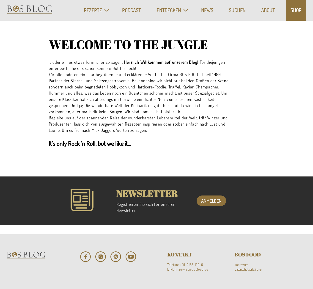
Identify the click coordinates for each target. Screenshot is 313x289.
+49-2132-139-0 (191, 265)
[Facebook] (85, 256)
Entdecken (169, 10)
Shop (296, 10)
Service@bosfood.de (193, 269)
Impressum (241, 265)
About (268, 10)
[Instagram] (100, 256)
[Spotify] (115, 256)
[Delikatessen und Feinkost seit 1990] (30, 10)
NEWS (207, 10)
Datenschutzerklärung (248, 269)
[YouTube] (131, 256)
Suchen (237, 10)
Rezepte (93, 10)
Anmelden (211, 201)
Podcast (131, 10)
